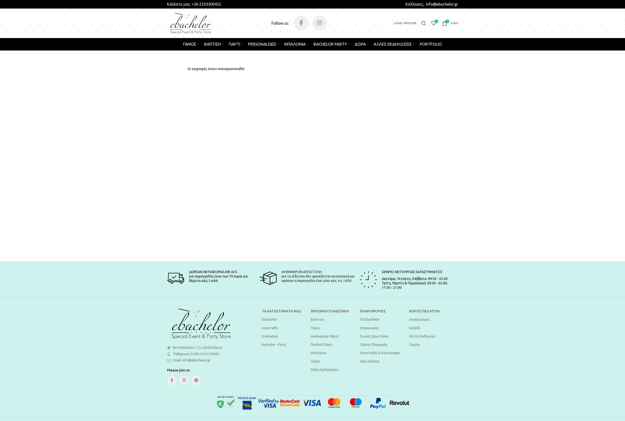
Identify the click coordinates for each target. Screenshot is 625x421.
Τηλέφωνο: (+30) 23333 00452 (196, 354)
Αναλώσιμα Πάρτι (325, 336)
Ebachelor (269, 319)
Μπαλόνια (318, 353)
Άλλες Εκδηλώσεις (325, 370)
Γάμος (315, 328)
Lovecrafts (270, 328)
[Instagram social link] (319, 23)
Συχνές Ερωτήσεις (374, 336)
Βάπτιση (317, 319)
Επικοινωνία (369, 328)
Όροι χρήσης (370, 361)
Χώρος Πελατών (424, 311)
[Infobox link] (194, 4)
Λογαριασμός (419, 319)
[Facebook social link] (301, 23)
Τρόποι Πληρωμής (373, 345)
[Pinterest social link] (196, 380)
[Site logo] (190, 23)
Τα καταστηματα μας (281, 311)
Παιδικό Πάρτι (322, 345)
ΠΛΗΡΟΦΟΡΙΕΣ (373, 311)
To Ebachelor (370, 319)
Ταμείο (414, 345)
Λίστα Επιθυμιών (422, 336)
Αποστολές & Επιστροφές (380, 353)
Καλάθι (414, 328)
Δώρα (315, 361)
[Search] (424, 23)
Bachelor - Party (274, 345)
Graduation (270, 336)
